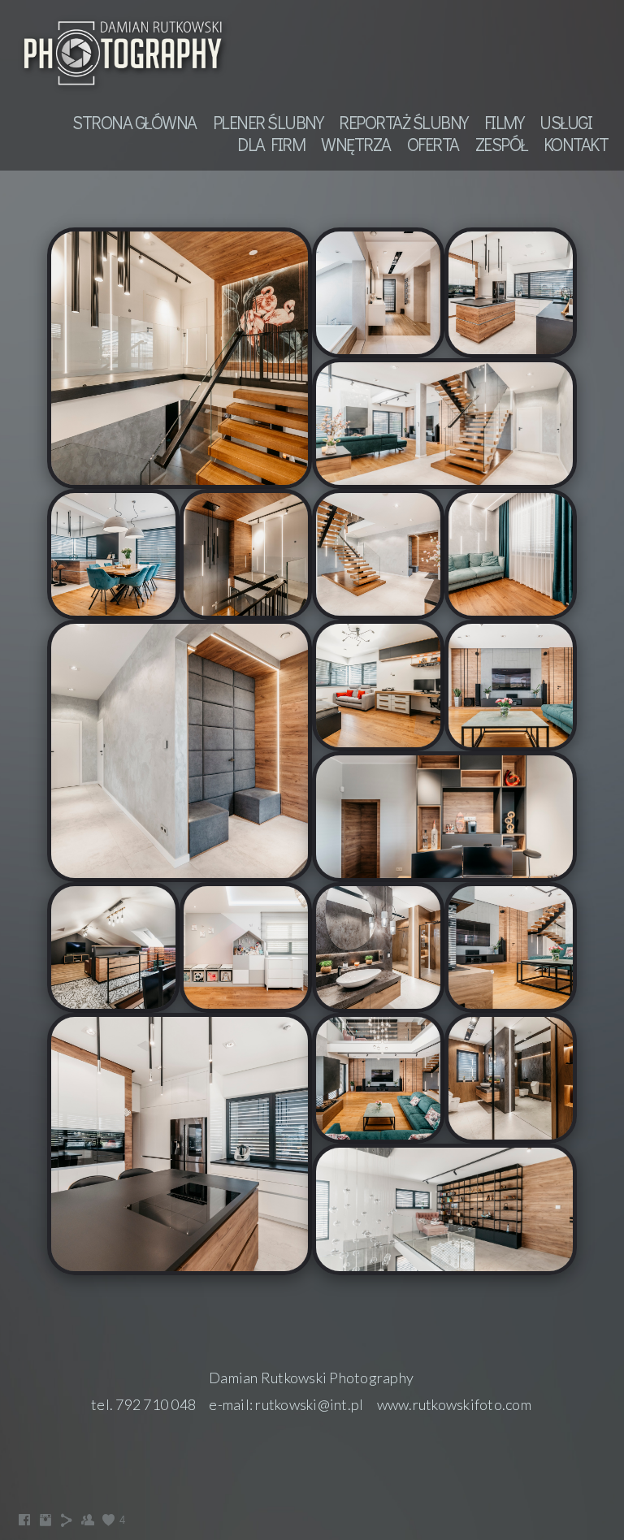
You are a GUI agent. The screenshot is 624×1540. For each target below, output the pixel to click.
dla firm (271, 144)
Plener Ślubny (268, 122)
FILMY (504, 122)
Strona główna (134, 122)
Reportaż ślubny (403, 122)
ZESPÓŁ (501, 144)
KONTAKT (576, 144)
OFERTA (433, 144)
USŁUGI (566, 122)
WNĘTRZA (356, 144)
